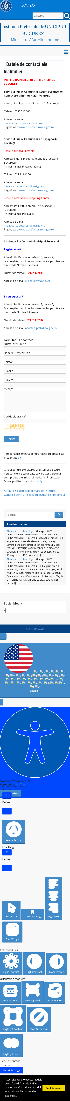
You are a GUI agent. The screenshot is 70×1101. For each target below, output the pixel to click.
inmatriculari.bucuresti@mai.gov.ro (25, 123)
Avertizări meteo (17, 524)
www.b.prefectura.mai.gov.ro (36, 127)
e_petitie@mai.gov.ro (38, 281)
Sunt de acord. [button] (54, 1088)
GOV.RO (28, 5)
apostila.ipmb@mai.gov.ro (41, 328)
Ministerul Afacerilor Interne (35, 39)
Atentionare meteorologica (21, 531)
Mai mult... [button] (11, 1095)
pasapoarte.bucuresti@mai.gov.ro (24, 186)
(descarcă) (36, 481)
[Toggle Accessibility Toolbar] (3, 636)
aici (20, 457)
